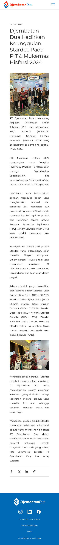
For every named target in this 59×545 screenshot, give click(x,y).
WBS (29, 531)
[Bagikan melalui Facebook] (11, 471)
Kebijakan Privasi (30, 525)
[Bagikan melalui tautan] (34, 471)
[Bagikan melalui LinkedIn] (26, 471)
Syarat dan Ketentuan (29, 519)
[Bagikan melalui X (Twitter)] (18, 471)
